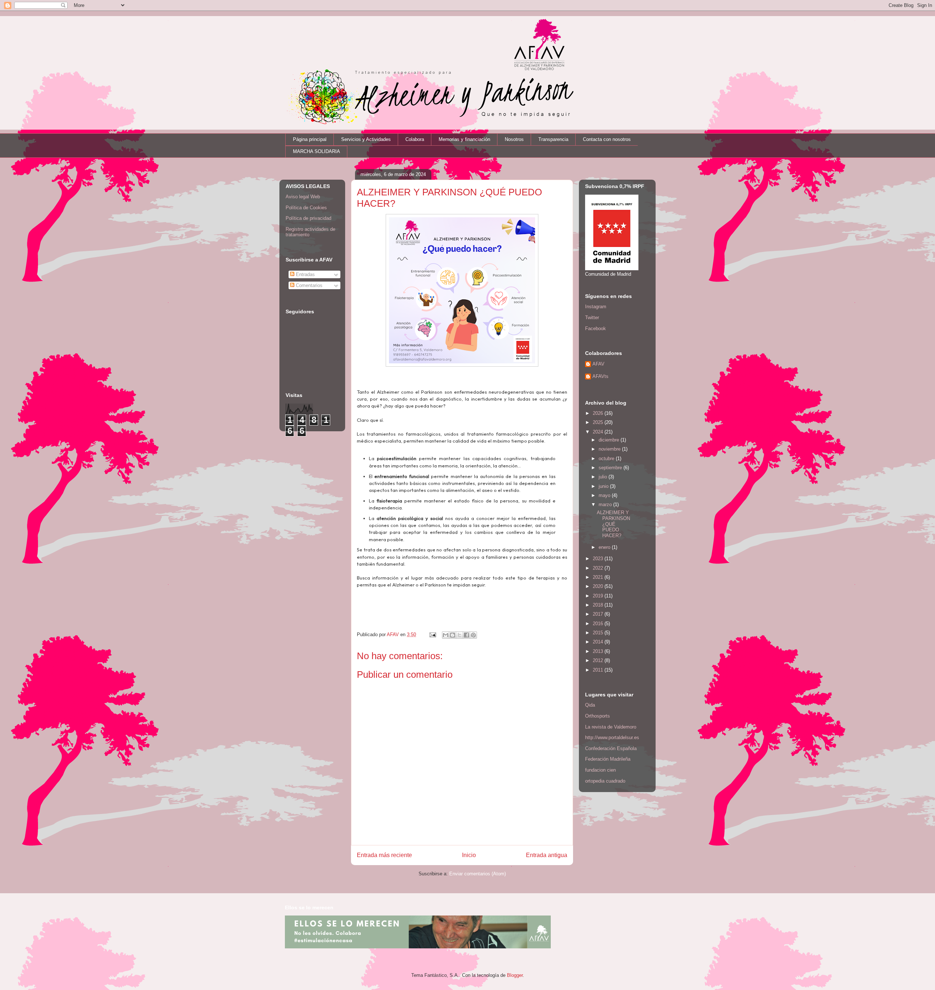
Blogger (515, 975)
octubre (607, 458)
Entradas (304, 274)
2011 (598, 670)
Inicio (469, 855)
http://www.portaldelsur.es (612, 737)
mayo (605, 495)
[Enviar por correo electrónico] (445, 635)
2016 (598, 623)
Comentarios (308, 285)
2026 (598, 413)
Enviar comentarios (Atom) (477, 873)
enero (605, 547)
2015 (598, 632)
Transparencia (553, 139)
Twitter (592, 317)
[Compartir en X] (459, 635)
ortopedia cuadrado (605, 781)
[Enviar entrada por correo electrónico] (432, 634)
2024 (598, 432)
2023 (598, 558)
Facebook (595, 328)
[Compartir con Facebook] (466, 635)
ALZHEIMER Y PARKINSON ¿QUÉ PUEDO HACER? (613, 524)
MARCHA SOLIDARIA (316, 151)
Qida (590, 705)
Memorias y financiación (464, 139)
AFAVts (600, 376)
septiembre (611, 467)
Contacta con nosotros (607, 139)
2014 (598, 642)
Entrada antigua (546, 855)
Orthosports (597, 716)
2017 (598, 614)
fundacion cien (600, 770)
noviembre (610, 449)
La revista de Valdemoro (610, 727)
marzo (606, 504)
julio (603, 476)
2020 (598, 586)
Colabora (414, 139)
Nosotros (514, 139)
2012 (598, 660)
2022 (598, 568)
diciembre (610, 440)
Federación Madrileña (607, 759)
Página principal (310, 139)
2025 (598, 422)
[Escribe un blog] (452, 635)
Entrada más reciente (384, 855)
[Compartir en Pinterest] (473, 635)
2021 (598, 577)
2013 (598, 651)
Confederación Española (611, 748)
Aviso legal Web (303, 196)
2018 (598, 605)
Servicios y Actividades (366, 139)
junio (604, 486)
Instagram (595, 306)
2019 (598, 596)
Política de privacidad (308, 218)
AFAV (598, 364)
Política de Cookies (306, 207)
